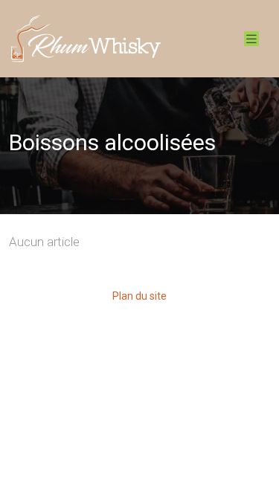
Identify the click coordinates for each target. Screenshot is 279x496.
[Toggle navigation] (251, 39)
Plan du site (139, 296)
